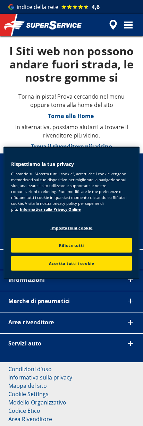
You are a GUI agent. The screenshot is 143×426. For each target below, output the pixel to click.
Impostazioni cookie (71, 227)
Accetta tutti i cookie (71, 263)
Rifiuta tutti (71, 245)
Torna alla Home (71, 116)
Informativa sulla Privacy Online (50, 209)
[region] (71, 213)
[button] (128, 25)
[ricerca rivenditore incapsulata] (113, 25)
